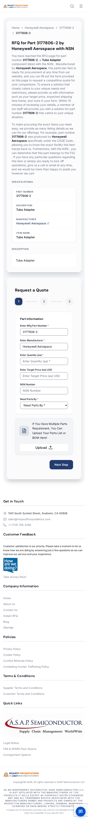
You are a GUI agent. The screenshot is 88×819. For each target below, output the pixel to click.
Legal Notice (11, 743)
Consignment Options (17, 754)
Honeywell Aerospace (39, 27)
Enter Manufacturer (32, 340)
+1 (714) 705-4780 (19, 524)
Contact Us (10, 610)
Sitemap (8, 627)
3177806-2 (66, 27)
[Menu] (81, 6)
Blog (6, 621)
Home (15, 27)
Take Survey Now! (14, 577)
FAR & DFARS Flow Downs (19, 748)
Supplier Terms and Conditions (22, 687)
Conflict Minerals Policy (18, 660)
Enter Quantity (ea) (31, 355)
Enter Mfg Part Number (34, 325)
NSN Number (27, 384)
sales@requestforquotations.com (29, 519)
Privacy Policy (11, 649)
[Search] (72, 6)
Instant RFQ (10, 615)
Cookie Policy (11, 654)
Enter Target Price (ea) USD (36, 369)
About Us (9, 604)
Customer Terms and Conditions (23, 693)
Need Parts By (29, 399)
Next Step (61, 464)
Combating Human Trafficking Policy (26, 666)
